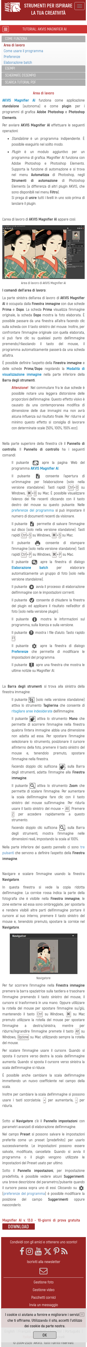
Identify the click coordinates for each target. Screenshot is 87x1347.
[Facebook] (21, 1252)
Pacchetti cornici (43, 1297)
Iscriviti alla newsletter (43, 1261)
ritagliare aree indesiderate (32, 711)
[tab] (43, 39)
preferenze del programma (33, 510)
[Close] (82, 1314)
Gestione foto (44, 1282)
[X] (48, 1252)
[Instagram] (29, 1252)
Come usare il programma (23, 50)
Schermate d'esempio (20, 75)
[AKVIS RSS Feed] (64, 1252)
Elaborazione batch (18, 62)
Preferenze (12, 56)
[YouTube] (38, 1252)
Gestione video (44, 1289)
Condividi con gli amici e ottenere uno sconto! (43, 1242)
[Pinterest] (56, 1252)
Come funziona (16, 38)
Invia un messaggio (43, 1304)
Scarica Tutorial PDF (20, 82)
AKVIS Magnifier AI (18, 100)
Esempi (10, 68)
